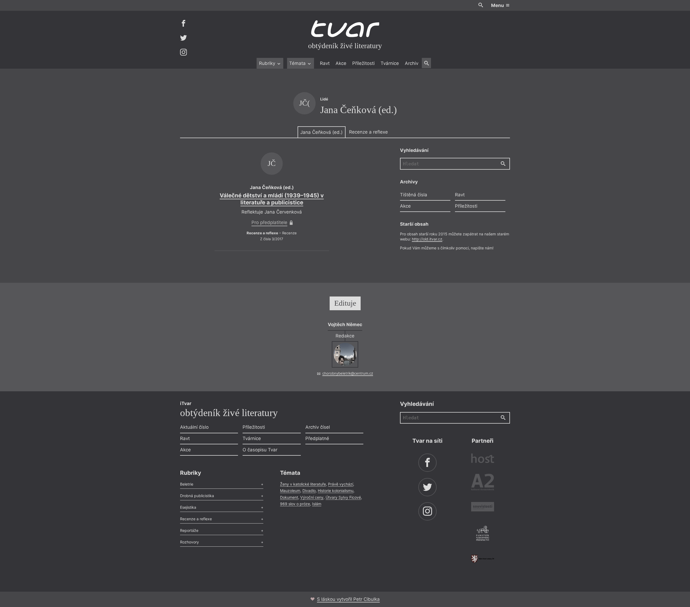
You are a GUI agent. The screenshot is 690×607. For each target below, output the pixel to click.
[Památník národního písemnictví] (482, 534)
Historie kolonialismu (335, 490)
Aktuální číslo (194, 427)
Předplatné (317, 438)
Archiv (411, 63)
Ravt (325, 63)
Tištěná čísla (413, 194)
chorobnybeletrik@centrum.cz (347, 373)
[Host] (482, 459)
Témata (298, 63)
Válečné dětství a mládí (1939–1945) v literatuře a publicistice (272, 199)
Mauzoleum (290, 490)
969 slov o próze (295, 503)
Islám (316, 503)
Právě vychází (340, 484)
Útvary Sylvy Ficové (343, 497)
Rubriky (268, 63)
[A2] (482, 483)
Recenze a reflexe (368, 132)
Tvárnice (390, 63)
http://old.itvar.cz (427, 239)
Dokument (289, 497)
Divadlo (309, 490)
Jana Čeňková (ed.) (321, 132)
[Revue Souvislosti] (482, 507)
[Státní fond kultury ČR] (482, 559)
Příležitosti (363, 63)
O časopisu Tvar (260, 449)
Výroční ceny (311, 497)
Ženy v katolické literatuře (303, 484)
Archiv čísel (317, 427)
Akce (341, 63)
